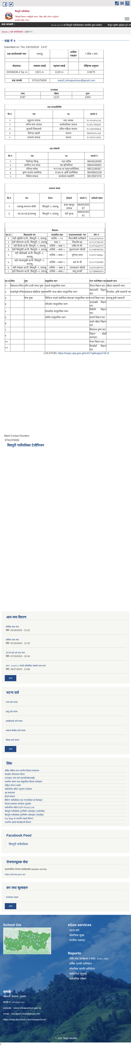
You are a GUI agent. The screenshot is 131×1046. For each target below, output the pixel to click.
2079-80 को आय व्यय (15, 652)
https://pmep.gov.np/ (15, 874)
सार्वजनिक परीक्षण (77, 978)
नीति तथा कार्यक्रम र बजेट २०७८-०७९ (89, 958)
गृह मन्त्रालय (10, 792)
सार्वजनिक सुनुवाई (78, 973)
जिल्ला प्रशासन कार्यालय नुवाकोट (18, 803)
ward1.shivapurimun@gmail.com (76, 80)
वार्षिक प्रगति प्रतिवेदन (80, 963)
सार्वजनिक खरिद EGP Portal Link (19, 807)
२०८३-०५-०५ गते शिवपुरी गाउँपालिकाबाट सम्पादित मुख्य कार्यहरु (68, 25)
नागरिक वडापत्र (77, 940)
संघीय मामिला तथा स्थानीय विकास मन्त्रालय (22, 770)
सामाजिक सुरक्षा (76, 935)
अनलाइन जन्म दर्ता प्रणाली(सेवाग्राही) (20, 778)
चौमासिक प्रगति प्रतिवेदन (82, 968)
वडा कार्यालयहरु (16, 31)
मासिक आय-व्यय (12, 626)
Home (5, 31)
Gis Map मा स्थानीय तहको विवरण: (19, 818)
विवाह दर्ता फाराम (12, 740)
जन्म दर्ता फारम (12, 702)
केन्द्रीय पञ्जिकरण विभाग (15, 774)
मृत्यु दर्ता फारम (11, 711)
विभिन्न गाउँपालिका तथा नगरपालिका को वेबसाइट (23, 800)
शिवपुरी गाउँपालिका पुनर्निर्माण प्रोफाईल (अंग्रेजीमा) (25, 811)
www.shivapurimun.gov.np (27, 1008)
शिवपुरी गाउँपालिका (18, 844)
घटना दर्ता (74, 930)
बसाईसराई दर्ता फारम (14, 721)
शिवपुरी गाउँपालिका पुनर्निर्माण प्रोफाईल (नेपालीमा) (24, 814)
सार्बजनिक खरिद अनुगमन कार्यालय (18, 789)
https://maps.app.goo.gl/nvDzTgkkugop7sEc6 (83, 353)
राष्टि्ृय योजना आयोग (13, 785)
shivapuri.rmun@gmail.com (25, 1013)
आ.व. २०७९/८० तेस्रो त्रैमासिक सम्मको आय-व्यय (26, 665)
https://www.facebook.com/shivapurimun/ (24, 1019)
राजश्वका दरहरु (12, 897)
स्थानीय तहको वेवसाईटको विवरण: (18, 822)
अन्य (10, 678)
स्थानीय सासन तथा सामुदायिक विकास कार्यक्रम (23, 781)
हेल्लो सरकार (10, 796)
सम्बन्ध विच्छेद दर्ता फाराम (15, 730)
